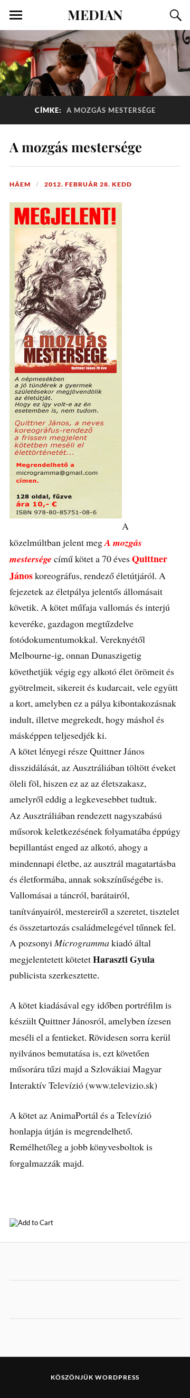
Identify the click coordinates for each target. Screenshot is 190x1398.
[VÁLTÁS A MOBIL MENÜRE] (16, 15)
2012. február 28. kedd (88, 184)
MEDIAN (95, 14)
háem (20, 184)
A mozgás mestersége (76, 146)
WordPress (117, 1377)
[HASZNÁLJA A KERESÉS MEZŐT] (174, 15)
